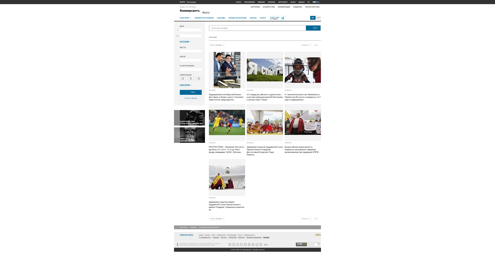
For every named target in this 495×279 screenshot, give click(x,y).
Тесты (240, 235)
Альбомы (221, 18)
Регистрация (191, 2)
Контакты (184, 227)
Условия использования (209, 227)
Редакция (216, 237)
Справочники (221, 235)
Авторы (253, 18)
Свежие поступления (204, 18)
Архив (201, 235)
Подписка (297, 7)
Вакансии (241, 237)
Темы (213, 235)
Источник (184, 42)
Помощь (193, 227)
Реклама (266, 237)
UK (309, 2)
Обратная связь (186, 235)
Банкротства (269, 7)
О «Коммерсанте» (205, 237)
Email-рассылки (249, 235)
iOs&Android (233, 237)
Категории (184, 18)
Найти (192, 92)
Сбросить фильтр (190, 98)
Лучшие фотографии (237, 18)
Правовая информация (254, 237)
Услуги (263, 18)
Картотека (255, 7)
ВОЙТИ (182, 2)
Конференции (284, 7)
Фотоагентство (312, 7)
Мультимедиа (231, 235)
